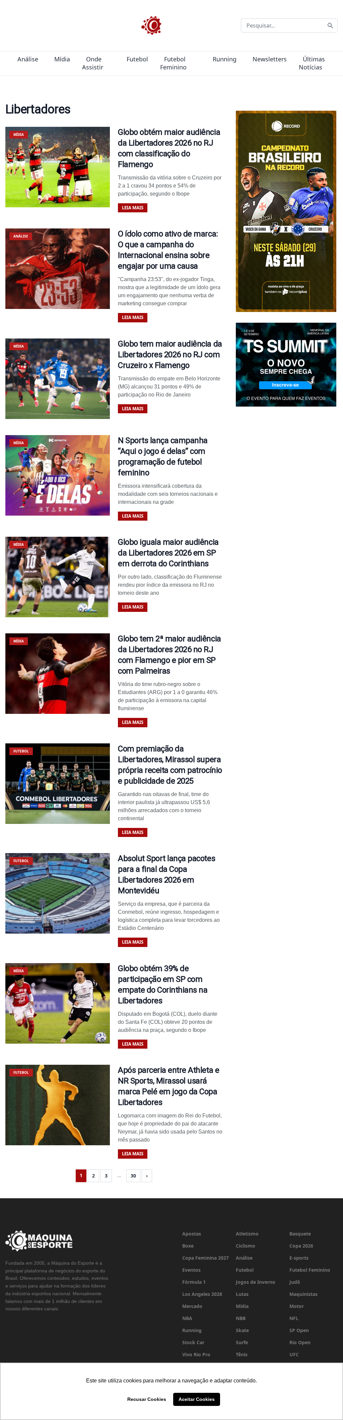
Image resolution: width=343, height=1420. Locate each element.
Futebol (137, 59)
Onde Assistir (92, 63)
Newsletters (270, 59)
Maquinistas (303, 1294)
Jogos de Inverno (255, 1282)
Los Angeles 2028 (202, 1294)
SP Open (299, 1330)
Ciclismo (245, 1246)
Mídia (62, 59)
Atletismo (247, 1233)
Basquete (300, 1233)
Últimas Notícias (312, 63)
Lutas (242, 1294)
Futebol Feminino (173, 63)
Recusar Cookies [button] (146, 1399)
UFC (294, 1354)
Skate (242, 1330)
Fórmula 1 (194, 1282)
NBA (187, 1318)
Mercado (192, 1306)
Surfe (242, 1342)
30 (133, 1175)
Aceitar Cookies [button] (197, 1399)
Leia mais (132, 208)
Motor (296, 1306)
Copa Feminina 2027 (205, 1258)
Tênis (242, 1354)
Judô (294, 1282)
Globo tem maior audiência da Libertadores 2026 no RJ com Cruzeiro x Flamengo (170, 354)
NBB (241, 1318)
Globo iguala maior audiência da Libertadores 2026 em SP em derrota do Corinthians (168, 552)
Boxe (188, 1246)
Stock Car (193, 1342)
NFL (293, 1318)
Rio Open (300, 1342)
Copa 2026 (301, 1246)
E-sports (298, 1258)
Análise (27, 59)
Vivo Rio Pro (196, 1354)
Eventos (191, 1270)
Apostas (191, 1233)
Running (224, 59)
